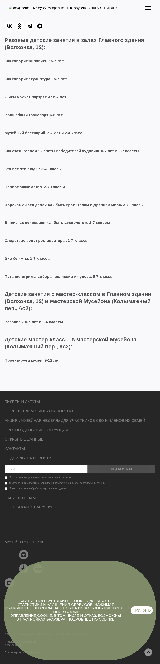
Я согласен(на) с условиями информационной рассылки (40, 477)
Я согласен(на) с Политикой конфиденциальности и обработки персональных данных (57, 483)
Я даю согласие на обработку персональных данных (38, 488)
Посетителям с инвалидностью (39, 411)
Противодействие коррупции (36, 430)
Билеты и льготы (22, 402)
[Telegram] (29, 26)
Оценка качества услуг (29, 507)
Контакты (15, 449)
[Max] (9, 583)
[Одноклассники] (19, 26)
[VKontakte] (23, 554)
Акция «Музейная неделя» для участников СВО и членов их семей (75, 420)
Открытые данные (24, 439)
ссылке (107, 619)
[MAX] (39, 26)
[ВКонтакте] (9, 26)
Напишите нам (20, 498)
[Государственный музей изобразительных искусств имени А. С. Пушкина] (63, 8)
